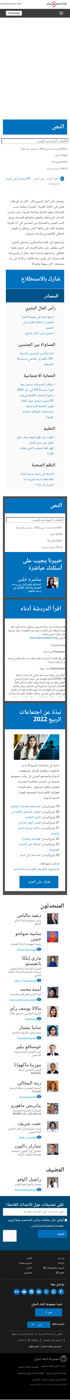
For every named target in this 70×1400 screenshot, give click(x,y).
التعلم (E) (60, 1273)
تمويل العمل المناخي (29, 822)
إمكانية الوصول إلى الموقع (23, 1334)
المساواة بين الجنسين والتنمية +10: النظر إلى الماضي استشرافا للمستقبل (35, 359)
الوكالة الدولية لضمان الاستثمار (31, 1373)
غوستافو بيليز (28, 1047)
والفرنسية (31, 869)
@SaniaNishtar (27, 1038)
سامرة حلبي (29, 579)
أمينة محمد (30, 989)
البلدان (29, 1268)
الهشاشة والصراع (31, 839)
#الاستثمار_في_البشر (18, 178)
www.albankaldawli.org (44, 638)
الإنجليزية (53, 869)
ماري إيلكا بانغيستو (31, 961)
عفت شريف (29, 1124)
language (15, 13)
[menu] (61, 13)
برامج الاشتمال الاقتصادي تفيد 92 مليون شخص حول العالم (36, 398)
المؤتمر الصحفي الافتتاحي (26, 812)
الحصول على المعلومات (52, 1340)
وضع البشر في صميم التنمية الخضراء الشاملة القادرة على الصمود (37, 322)
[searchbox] (35, 141)
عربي (50, 1312)
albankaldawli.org (10, 4)
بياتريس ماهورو (26, 1105)
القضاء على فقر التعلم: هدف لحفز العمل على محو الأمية (35, 440)
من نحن (61, 1258)
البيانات (61, 1263)
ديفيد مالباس (29, 915)
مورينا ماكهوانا (27, 1065)
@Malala (30, 1019)
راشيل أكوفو (29, 1179)
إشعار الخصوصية (45, 1334)
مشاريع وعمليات (25, 1263)
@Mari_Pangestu (25, 981)
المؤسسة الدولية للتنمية (28, 1367)
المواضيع (28, 1273)
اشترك (60, 1233)
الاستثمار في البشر (30, 855)
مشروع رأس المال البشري (39, 333)
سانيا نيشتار (30, 1027)
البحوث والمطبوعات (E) (53, 1268)
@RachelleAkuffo (25, 1190)
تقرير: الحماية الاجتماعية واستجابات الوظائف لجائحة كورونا (38, 412)
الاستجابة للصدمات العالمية (26, 806)
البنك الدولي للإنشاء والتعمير (53, 1366)
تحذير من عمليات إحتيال (51, 1346)
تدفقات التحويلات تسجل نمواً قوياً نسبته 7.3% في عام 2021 (35, 387)
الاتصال (21, 1340)
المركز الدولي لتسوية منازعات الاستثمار (49, 1379)
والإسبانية (19, 869)
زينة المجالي (29, 1083)
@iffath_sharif (27, 1138)
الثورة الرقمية (33, 817)
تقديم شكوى (33, 1346)
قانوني (59, 1334)
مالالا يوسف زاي (25, 1008)
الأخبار (29, 1258)
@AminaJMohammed (23, 1000)
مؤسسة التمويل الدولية (56, 1373)
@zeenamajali (27, 1097)
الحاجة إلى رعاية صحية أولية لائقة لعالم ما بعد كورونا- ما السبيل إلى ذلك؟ (37, 479)
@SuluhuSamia (26, 950)
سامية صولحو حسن (28, 937)
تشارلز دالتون (28, 1146)
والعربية (42, 869)
